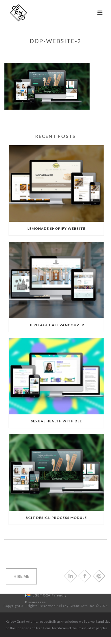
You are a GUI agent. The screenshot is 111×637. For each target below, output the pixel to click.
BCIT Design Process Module (56, 517)
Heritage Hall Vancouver (56, 325)
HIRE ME (21, 576)
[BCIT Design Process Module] (56, 472)
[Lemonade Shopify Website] (56, 183)
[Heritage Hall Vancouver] (56, 280)
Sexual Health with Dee (56, 421)
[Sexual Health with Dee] (56, 376)
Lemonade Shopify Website (56, 228)
